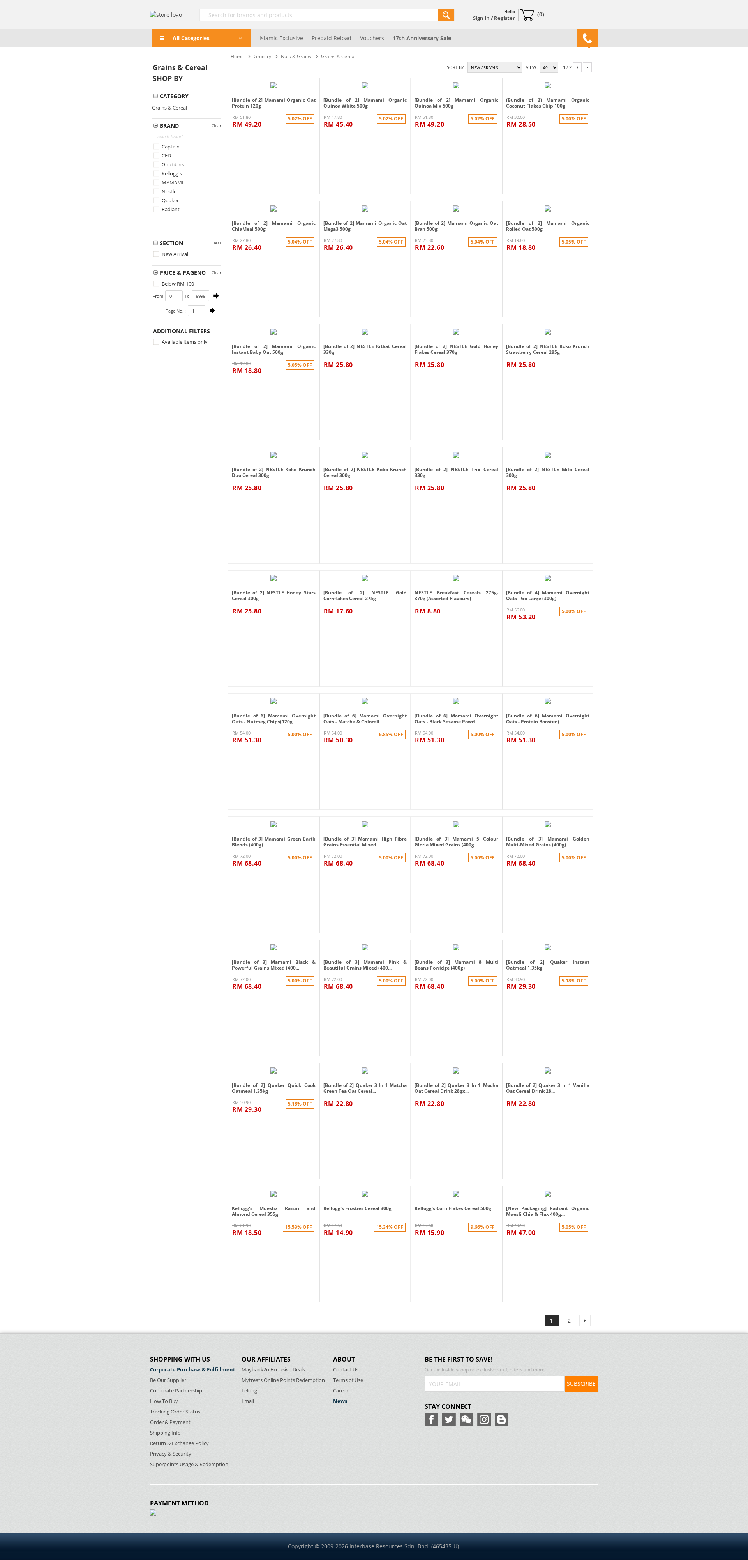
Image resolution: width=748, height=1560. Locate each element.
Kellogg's (171, 173)
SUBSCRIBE (581, 1383)
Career (340, 1390)
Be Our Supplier (168, 1380)
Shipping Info (165, 1432)
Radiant (170, 209)
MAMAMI (172, 182)
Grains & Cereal (169, 107)
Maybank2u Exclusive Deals (273, 1369)
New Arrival (174, 254)
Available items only (184, 341)
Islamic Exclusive (281, 38)
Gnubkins (172, 164)
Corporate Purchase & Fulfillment (192, 1369)
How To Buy (164, 1401)
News (340, 1401)
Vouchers (372, 38)
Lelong (249, 1390)
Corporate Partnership (176, 1390)
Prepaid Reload (331, 38)
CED (166, 155)
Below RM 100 (177, 283)
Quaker (170, 200)
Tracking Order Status (175, 1411)
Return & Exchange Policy (179, 1443)
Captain (170, 146)
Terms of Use (348, 1380)
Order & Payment (170, 1422)
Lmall (248, 1401)
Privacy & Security (170, 1453)
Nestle (168, 191)
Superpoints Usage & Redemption (189, 1464)
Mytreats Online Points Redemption (283, 1380)
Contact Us (345, 1369)
